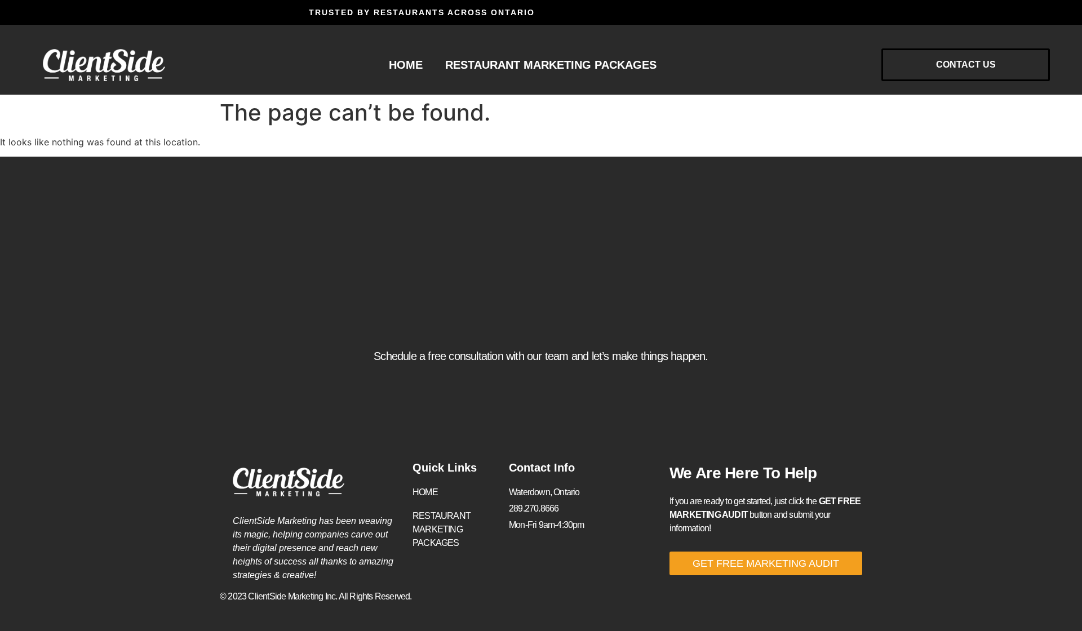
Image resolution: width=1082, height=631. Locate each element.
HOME (406, 65)
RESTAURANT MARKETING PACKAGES (551, 65)
